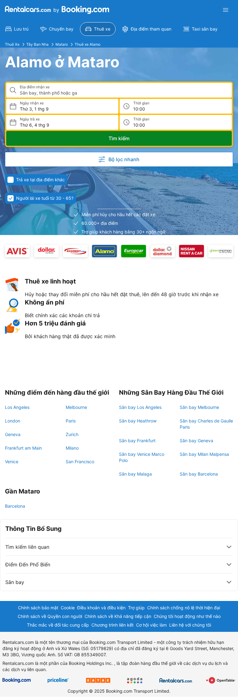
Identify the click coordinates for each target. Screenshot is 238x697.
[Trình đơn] (225, 9)
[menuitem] (17, 29)
